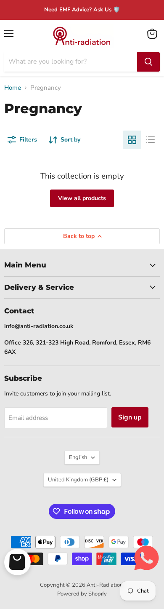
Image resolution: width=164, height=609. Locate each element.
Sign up (130, 417)
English (78, 457)
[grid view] (132, 140)
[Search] (148, 62)
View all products (82, 198)
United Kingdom (78, 479)
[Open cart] (17, 562)
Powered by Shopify (82, 594)
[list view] (150, 140)
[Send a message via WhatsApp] (146, 558)
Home (12, 87)
